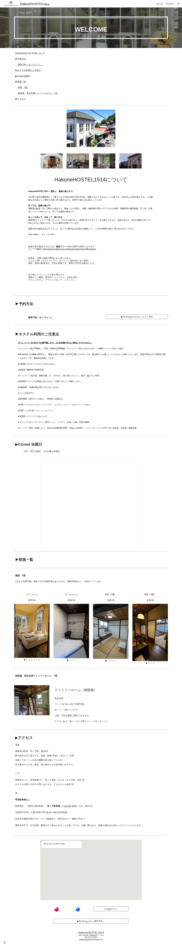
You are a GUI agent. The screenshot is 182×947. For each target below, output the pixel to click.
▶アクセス (20, 98)
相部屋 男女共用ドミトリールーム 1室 (37, 93)
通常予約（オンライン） (30, 64)
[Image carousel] (32, 632)
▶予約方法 (20, 58)
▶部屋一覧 (20, 81)
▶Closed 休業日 (22, 75)
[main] (91, 28)
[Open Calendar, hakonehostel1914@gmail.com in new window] (136, 464)
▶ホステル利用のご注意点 (28, 70)
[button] (179, 4)
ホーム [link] (160, 3)
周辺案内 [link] (170, 3)
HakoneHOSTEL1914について (30, 53)
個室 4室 (23, 87)
